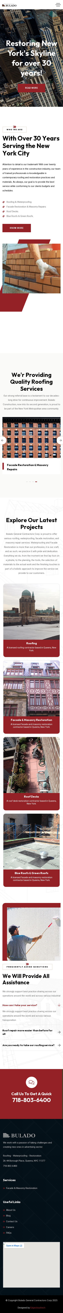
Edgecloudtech (37, 1307)
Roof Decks (31, 796)
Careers (10, 1227)
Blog (8, 1215)
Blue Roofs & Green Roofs (31, 873)
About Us (10, 1210)
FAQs (8, 1232)
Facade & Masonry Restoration (31, 720)
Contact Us (11, 1221)
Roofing (31, 643)
